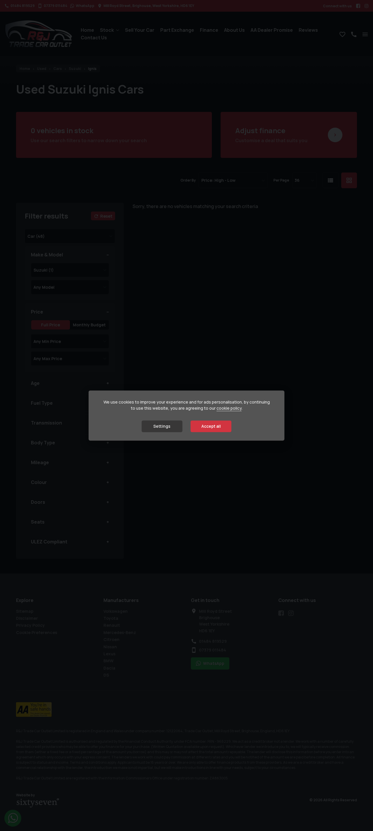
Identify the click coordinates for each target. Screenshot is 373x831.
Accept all (211, 426)
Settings (161, 426)
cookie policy (229, 408)
